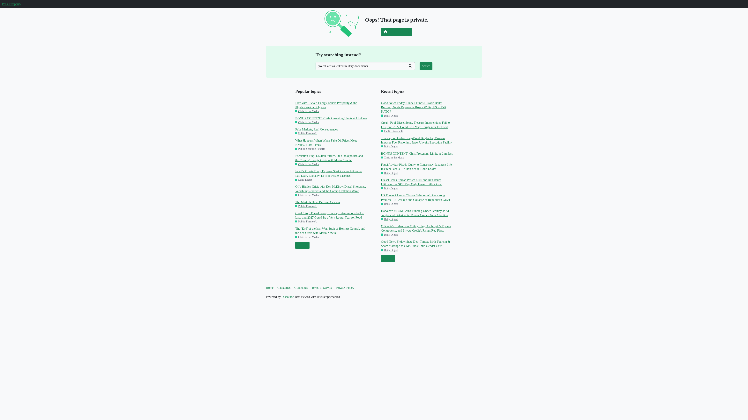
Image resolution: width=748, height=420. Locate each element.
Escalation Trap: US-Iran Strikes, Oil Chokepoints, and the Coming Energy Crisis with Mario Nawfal (329, 158)
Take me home (399, 32)
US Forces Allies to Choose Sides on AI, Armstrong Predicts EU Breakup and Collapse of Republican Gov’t (415, 197)
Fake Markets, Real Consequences (316, 129)
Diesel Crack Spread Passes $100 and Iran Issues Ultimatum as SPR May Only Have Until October (411, 182)
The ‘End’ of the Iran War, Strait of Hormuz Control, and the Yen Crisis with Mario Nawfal (330, 230)
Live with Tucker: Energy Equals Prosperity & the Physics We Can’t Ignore (326, 105)
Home (269, 287)
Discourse (287, 296)
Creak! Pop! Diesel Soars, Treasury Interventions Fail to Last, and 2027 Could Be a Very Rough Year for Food (329, 215)
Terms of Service (321, 287)
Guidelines (301, 287)
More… (302, 245)
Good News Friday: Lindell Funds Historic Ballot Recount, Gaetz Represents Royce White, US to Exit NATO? (413, 107)
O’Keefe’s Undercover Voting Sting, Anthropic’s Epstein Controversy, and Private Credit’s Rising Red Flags (416, 228)
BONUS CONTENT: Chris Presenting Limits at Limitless (331, 118)
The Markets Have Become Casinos (317, 202)
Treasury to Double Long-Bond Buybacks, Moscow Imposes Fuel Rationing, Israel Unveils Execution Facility (416, 140)
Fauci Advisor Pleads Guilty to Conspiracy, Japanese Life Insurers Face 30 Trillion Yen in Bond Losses (416, 167)
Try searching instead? (338, 54)
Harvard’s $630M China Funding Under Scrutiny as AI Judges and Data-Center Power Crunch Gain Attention (415, 213)
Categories (283, 287)
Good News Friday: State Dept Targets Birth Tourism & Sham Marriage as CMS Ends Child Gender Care (415, 244)
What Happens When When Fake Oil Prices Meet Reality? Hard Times (326, 142)
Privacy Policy (345, 287)
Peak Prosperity (11, 4)
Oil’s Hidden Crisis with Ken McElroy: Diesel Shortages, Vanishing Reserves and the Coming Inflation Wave (330, 188)
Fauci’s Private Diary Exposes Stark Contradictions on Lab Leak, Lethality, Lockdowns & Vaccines (328, 173)
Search (426, 66)
